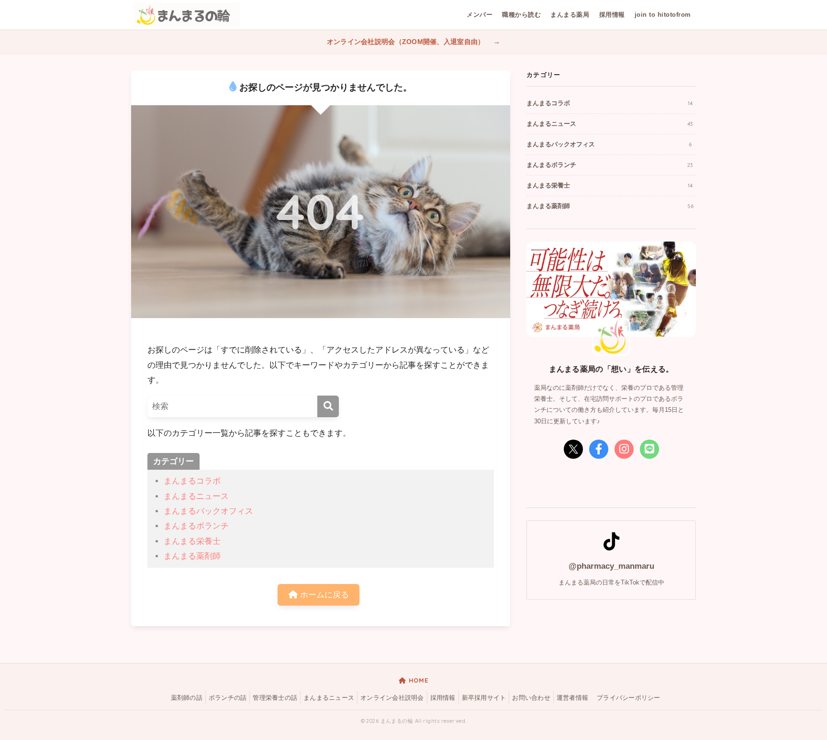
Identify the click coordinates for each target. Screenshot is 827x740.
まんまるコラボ (192, 481)
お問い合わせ (531, 698)
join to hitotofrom (663, 14)
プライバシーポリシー (628, 698)
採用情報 (612, 14)
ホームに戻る (323, 594)
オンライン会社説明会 (392, 698)
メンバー (479, 14)
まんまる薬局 (569, 14)
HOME (417, 680)
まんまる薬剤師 (192, 556)
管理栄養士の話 (275, 698)
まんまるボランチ (196, 525)
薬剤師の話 (186, 698)
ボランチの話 (228, 698)
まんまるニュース (196, 496)
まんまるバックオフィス (208, 511)
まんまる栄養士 (192, 541)
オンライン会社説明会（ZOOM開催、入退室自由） (407, 41)
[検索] (328, 406)
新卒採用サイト (484, 698)
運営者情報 (572, 698)
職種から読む (521, 14)
